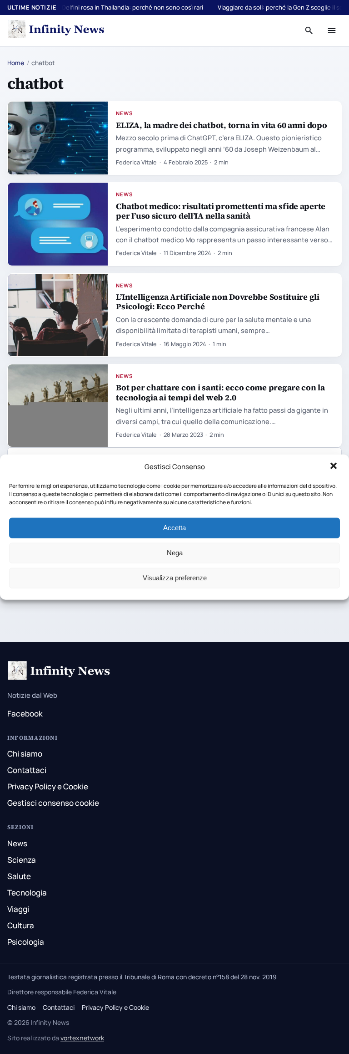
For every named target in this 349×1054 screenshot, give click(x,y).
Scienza (21, 859)
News (124, 113)
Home (15, 63)
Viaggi (18, 909)
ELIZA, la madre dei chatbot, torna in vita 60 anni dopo (221, 125)
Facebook (25, 713)
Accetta (174, 528)
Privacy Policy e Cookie (47, 786)
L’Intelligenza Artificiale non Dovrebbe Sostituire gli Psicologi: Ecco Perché (217, 301)
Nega (175, 553)
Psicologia (25, 941)
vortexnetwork (82, 1038)
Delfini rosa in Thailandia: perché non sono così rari (132, 7)
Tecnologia (27, 892)
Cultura (20, 925)
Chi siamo (24, 753)
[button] (334, 466)
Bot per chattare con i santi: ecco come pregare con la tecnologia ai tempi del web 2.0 (220, 392)
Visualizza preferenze (175, 578)
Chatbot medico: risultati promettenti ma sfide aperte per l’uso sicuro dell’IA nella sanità (220, 210)
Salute (19, 876)
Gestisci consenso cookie (53, 803)
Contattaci (26, 770)
